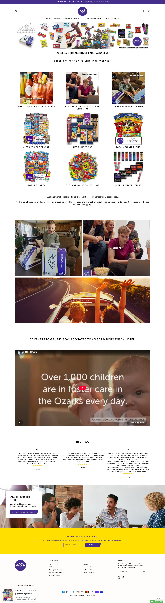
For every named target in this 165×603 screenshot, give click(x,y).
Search (86, 564)
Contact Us (157, 601)
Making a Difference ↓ (73, 18)
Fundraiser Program (93, 18)
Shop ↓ (48, 18)
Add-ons (57, 18)
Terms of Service (89, 572)
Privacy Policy (88, 567)
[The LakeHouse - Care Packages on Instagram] (119, 577)
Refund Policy (88, 570)
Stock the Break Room (23, 512)
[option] (82, 2)
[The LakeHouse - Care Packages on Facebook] (123, 577)
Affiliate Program (112, 18)
